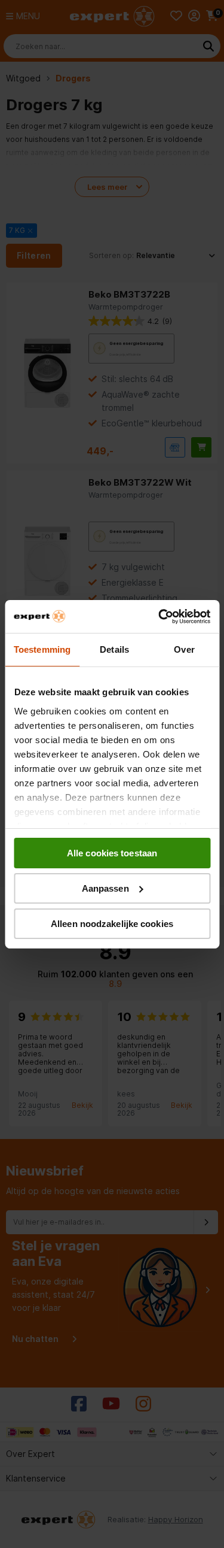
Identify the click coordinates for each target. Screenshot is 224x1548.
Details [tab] (114, 649)
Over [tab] (184, 649)
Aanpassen (105, 888)
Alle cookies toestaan (112, 853)
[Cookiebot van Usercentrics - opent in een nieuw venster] (159, 616)
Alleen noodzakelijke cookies (112, 923)
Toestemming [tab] (42, 649)
